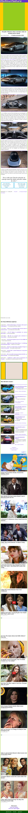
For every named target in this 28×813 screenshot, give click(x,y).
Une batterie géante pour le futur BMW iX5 (17, 339)
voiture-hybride (20, 444)
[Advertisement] (14, 16)
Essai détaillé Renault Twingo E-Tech (20, 417)
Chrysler (15, 191)
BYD (16, 401)
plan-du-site (8, 811)
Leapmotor (17, 412)
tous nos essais (14, 807)
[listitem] (7, 185)
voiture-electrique (22, 391)
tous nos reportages (13, 808)
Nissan (16, 391)
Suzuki (16, 434)
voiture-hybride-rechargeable (19, 402)
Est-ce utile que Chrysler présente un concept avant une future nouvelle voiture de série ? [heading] (14, 179)
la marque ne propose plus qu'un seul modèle (14, 58)
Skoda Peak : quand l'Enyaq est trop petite (17, 350)
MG (16, 444)
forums (14, 811)
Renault (16, 423)
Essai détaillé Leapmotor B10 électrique (20, 407)
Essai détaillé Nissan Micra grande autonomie (21, 387)
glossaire (20, 811)
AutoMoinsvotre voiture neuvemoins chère (14, 449)
